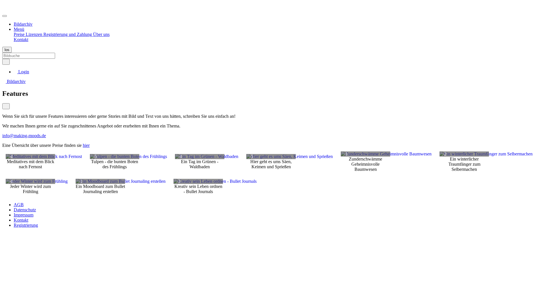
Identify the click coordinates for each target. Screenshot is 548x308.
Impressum (23, 214)
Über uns (101, 34)
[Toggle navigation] (4, 16)
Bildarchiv (23, 24)
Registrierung (26, 225)
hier (86, 145)
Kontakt (21, 39)
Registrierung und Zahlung (68, 34)
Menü (19, 29)
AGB (19, 204)
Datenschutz (25, 209)
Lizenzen (34, 34)
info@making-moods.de (24, 135)
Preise (20, 34)
